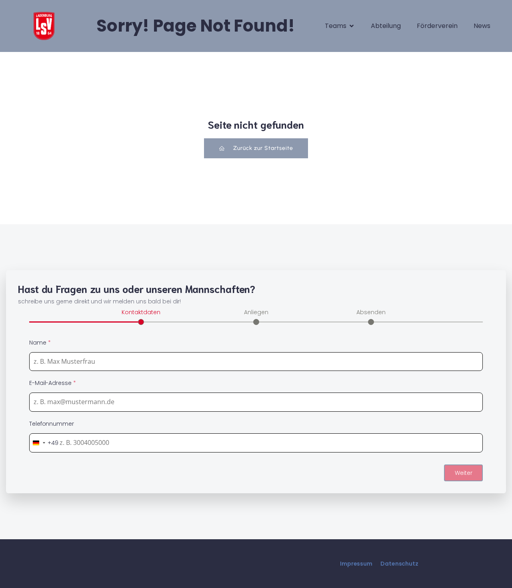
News (482, 25)
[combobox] (44, 443)
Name (39, 343)
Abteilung (386, 25)
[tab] (141, 316)
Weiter (463, 473)
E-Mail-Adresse (52, 383)
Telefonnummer (51, 424)
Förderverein (437, 25)
